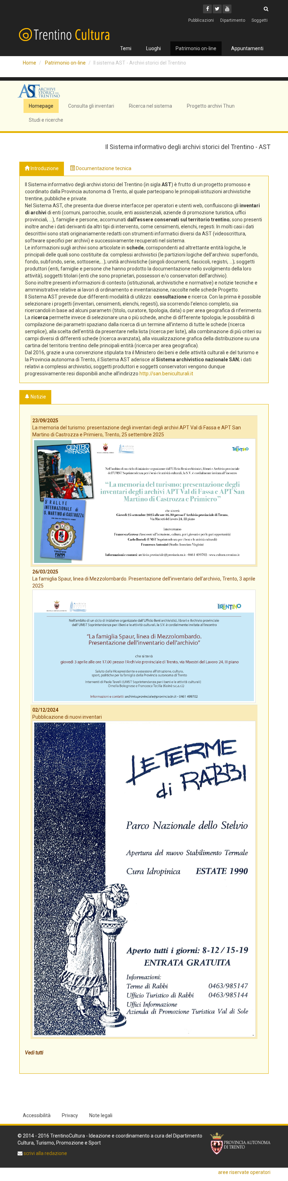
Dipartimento (232, 20)
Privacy (70, 1115)
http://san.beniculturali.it (166, 373)
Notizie (38, 397)
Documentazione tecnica (103, 168)
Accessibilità (37, 1115)
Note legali (100, 1115)
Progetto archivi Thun (211, 106)
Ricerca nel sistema (150, 106)
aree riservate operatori (244, 1172)
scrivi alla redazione (44, 1153)
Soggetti (259, 20)
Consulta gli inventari (91, 106)
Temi (125, 48)
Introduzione (44, 168)
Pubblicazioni (201, 20)
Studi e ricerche (46, 120)
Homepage (41, 106)
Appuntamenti (247, 48)
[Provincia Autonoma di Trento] (240, 1144)
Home (29, 63)
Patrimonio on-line (196, 48)
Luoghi (153, 48)
